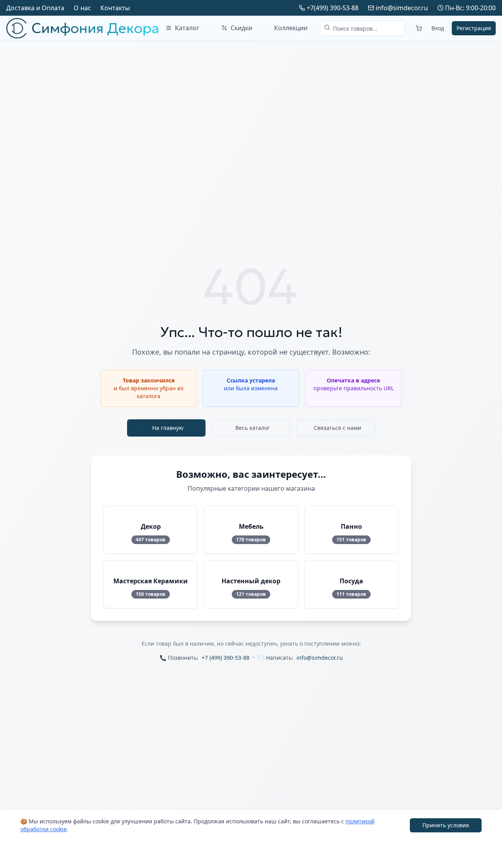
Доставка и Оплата (35, 8)
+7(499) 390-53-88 (332, 8)
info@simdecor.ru (402, 8)
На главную (168, 427)
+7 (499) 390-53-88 (225, 657)
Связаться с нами (337, 427)
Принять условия (445, 825)
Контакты (115, 8)
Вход (437, 28)
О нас (82, 8)
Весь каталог (252, 427)
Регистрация (474, 28)
